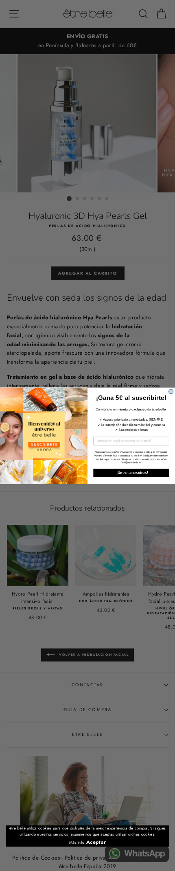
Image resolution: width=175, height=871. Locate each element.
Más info (77, 842)
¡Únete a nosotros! (131, 472)
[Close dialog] (171, 391)
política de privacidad (155, 451)
